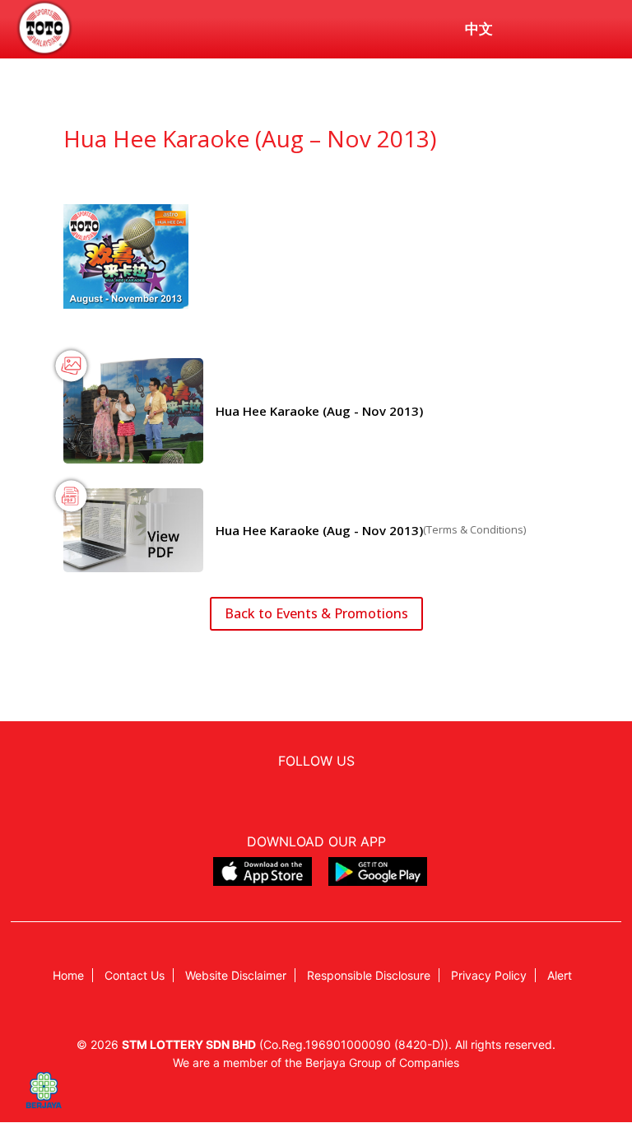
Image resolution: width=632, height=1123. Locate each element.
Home (68, 975)
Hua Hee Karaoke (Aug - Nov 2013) (319, 411)
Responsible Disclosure (368, 975)
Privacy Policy (489, 975)
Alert (559, 975)
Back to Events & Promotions (316, 613)
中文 (479, 29)
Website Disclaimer (235, 975)
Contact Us (135, 975)
